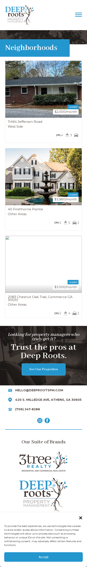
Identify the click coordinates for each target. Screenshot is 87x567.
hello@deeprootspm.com (39, 390)
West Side (15, 126)
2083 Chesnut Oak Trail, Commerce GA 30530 (40, 298)
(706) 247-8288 (27, 409)
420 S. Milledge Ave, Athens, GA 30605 (48, 400)
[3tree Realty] (43, 461)
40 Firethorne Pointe (25, 209)
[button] (81, 518)
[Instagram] (40, 421)
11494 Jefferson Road (25, 122)
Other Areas (17, 214)
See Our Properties (43, 369)
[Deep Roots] (38, 15)
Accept (43, 557)
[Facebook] (47, 421)
